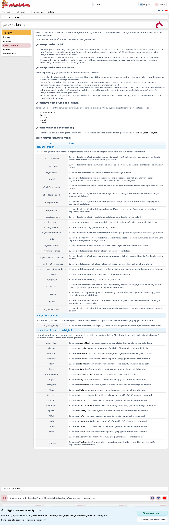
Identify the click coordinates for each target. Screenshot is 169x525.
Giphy (82, 369)
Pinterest (83, 395)
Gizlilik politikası (10, 53)
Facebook (83, 358)
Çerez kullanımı (11, 45)
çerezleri (44, 515)
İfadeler (7, 37)
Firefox (43, 115)
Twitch (82, 426)
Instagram (84, 384)
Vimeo (82, 431)
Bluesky (82, 348)
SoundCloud (85, 405)
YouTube (83, 442)
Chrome (44, 117)
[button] (12, 12)
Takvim (51, 12)
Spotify (82, 410)
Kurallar (6, 49)
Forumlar (6, 12)
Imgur (82, 379)
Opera (43, 122)
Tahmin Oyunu (37, 12)
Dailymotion (84, 353)
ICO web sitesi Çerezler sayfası (143, 132)
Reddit (82, 400)
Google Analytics (87, 374)
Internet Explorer (47, 112)
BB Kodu (7, 41)
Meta (81, 390)
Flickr (81, 363)
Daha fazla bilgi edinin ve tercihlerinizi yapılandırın (23, 520)
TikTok (82, 416)
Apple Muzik (84, 343)
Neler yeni (20, 12)
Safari (43, 120)
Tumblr (82, 421)
